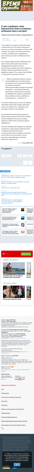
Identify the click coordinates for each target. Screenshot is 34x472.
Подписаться (26, 254)
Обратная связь (5, 393)
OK (17, 465)
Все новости (4, 405)
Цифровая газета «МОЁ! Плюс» (8, 385)
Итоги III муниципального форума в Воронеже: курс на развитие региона (9, 218)
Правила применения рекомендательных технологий (14, 421)
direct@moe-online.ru (8, 357)
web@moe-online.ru (13, 338)
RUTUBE (27, 369)
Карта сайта (4, 401)
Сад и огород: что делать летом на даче (11, 397)
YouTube (23, 369)
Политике (13, 458)
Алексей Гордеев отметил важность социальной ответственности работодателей (9, 210)
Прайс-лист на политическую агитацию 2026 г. (12, 409)
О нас (2, 389)
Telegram (3, 371)
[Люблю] (14, 154)
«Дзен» (3, 369)
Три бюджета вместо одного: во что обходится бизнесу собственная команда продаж (11, 232)
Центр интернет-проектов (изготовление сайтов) (13, 425)
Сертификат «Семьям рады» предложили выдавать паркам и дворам (10, 225)
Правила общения (5, 413)
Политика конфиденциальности (9, 417)
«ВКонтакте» (8, 369)
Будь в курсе (6, 38)
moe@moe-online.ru (22, 338)
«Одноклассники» (16, 369)
